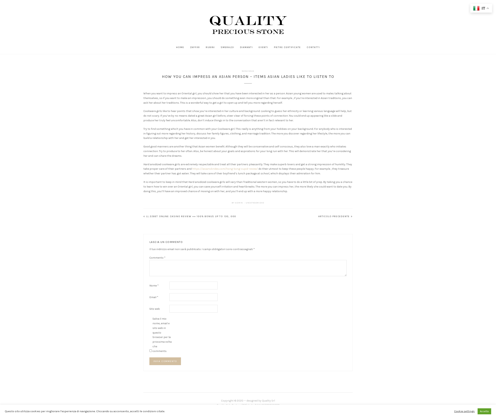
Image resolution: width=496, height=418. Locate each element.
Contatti (313, 47)
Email (153, 297)
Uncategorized (255, 203)
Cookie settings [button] (464, 411)
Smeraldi (227, 47)
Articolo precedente (334, 216)
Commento (157, 257)
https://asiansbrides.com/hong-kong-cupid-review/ (225, 168)
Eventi (263, 47)
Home (180, 47)
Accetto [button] (484, 411)
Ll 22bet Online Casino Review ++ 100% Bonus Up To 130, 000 (191, 216)
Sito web (154, 308)
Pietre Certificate (287, 47)
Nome (154, 285)
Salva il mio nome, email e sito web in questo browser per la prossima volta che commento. (162, 335)
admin (239, 203)
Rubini (210, 47)
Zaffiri (195, 47)
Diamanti (246, 47)
